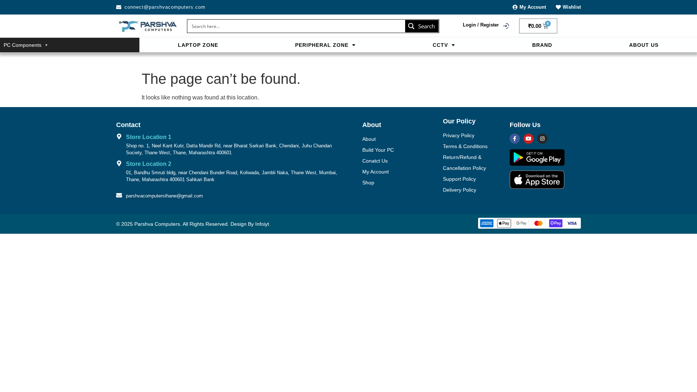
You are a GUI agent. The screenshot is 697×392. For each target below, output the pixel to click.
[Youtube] (528, 139)
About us (644, 45)
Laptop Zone (198, 45)
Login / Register (481, 25)
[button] (325, 45)
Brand (542, 45)
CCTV (440, 45)
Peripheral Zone (321, 45)
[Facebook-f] (515, 139)
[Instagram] (542, 139)
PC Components (22, 45)
